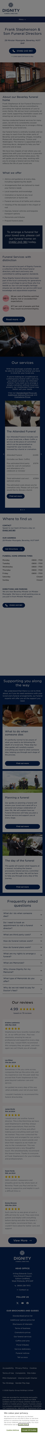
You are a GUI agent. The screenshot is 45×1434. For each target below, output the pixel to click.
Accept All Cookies (29, 1430)
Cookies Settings (12, 1430)
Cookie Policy (23, 1424)
